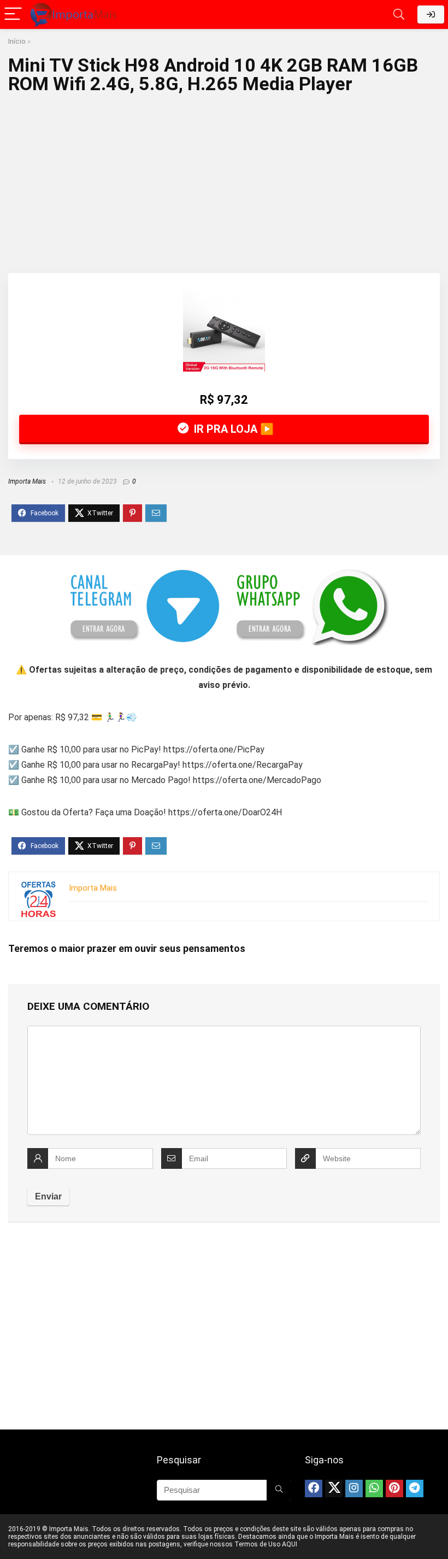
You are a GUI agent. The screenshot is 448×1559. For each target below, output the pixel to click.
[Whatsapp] (374, 1488)
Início (17, 41)
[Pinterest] (394, 1488)
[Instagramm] (354, 1488)
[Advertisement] (224, 180)
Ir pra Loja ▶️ (232, 429)
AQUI (289, 1544)
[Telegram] (414, 1488)
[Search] (399, 14)
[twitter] (334, 1488)
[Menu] (13, 14)
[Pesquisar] (279, 1490)
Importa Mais (27, 481)
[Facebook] (313, 1488)
